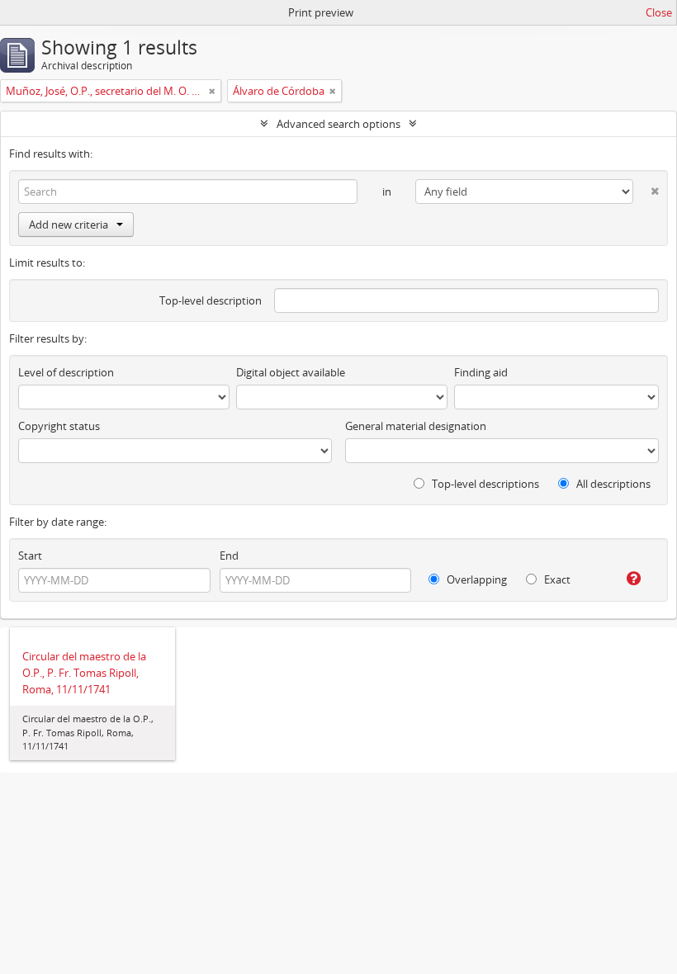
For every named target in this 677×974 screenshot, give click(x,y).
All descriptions (612, 483)
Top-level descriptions (484, 483)
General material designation (415, 425)
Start (30, 555)
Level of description (66, 372)
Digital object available (290, 372)
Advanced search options (338, 123)
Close (659, 12)
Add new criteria (68, 224)
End (229, 555)
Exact (556, 579)
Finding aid (481, 372)
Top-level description (210, 300)
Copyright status (59, 425)
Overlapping (475, 579)
